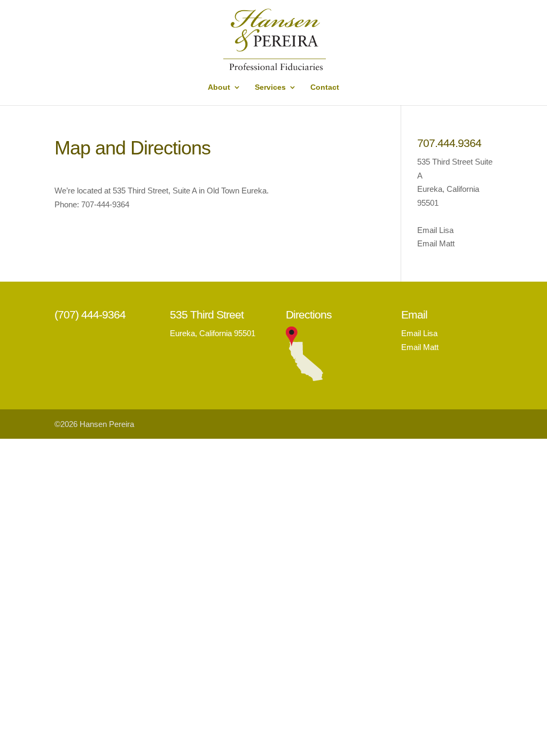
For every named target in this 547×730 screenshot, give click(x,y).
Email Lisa (435, 230)
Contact (324, 87)
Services (270, 87)
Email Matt (436, 243)
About (219, 87)
